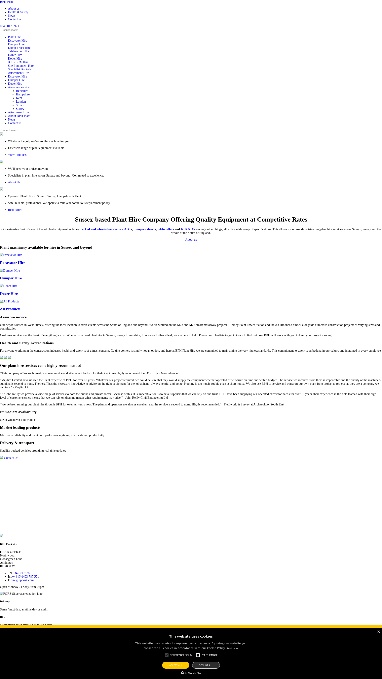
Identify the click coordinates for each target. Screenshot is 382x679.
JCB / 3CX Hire (18, 62)
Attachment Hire (18, 73)
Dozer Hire (15, 55)
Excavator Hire (17, 40)
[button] (167, 655)
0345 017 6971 (9, 26)
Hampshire (23, 94)
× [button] (378, 631)
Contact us (14, 19)
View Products (17, 154)
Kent (19, 98)
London (21, 101)
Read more (232, 648)
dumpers (140, 229)
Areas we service (18, 87)
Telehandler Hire (18, 51)
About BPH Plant (19, 116)
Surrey (20, 108)
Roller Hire (15, 58)
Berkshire (22, 90)
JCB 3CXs (188, 229)
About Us (14, 182)
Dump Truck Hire (19, 47)
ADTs (128, 229)
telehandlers (166, 229)
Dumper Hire (16, 44)
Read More (15, 209)
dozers (151, 229)
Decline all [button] (206, 665)
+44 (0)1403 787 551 (25, 576)
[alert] (191, 652)
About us (13, 8)
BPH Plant (7, 1)
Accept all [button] (175, 665)
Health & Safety (18, 12)
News (11, 15)
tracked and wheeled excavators (101, 229)
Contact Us (11, 457)
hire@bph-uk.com (22, 580)
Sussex (20, 105)
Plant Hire (14, 37)
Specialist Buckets (19, 69)
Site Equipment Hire (21, 65)
